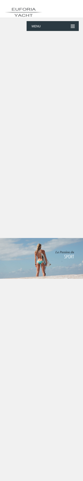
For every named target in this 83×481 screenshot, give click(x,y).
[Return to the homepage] (41, 10)
